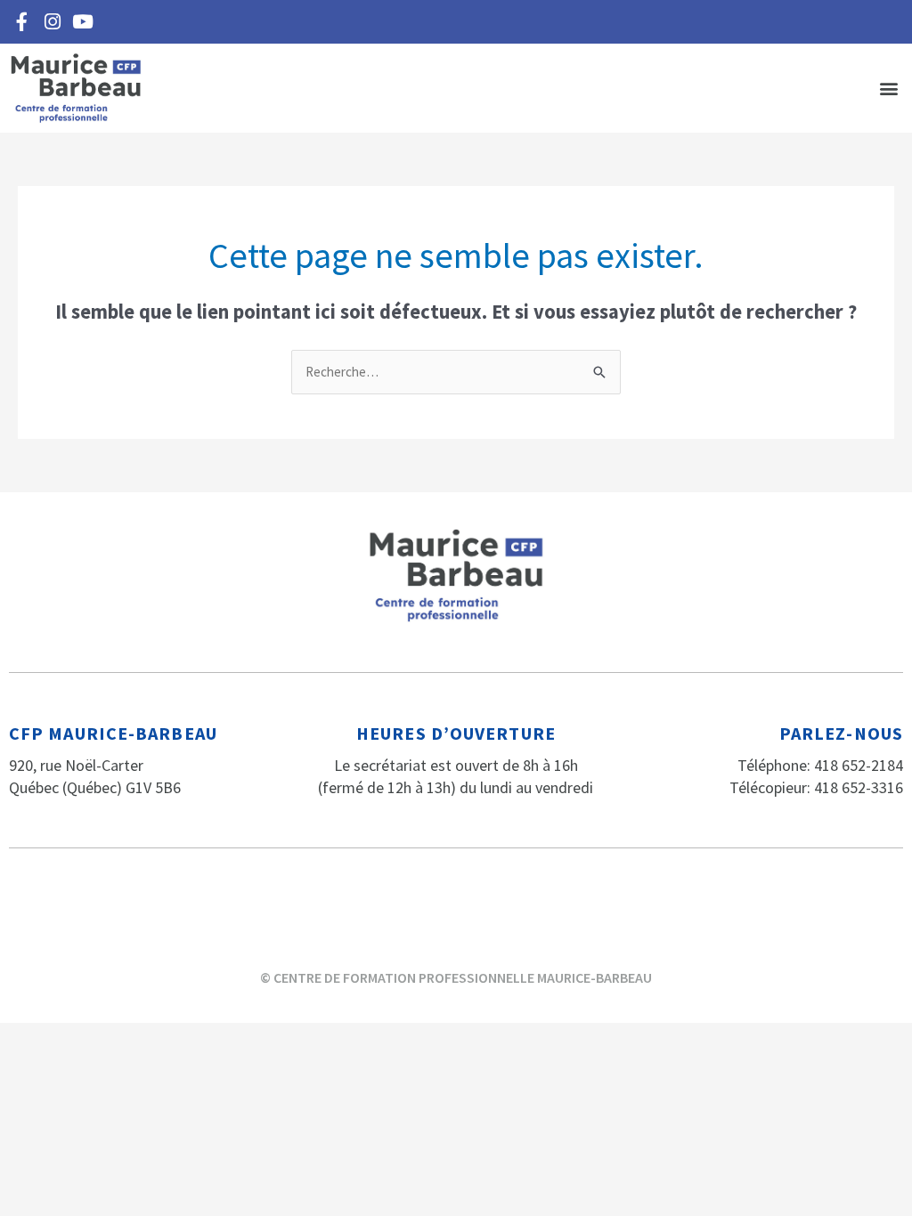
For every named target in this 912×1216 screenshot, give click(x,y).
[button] (888, 88)
